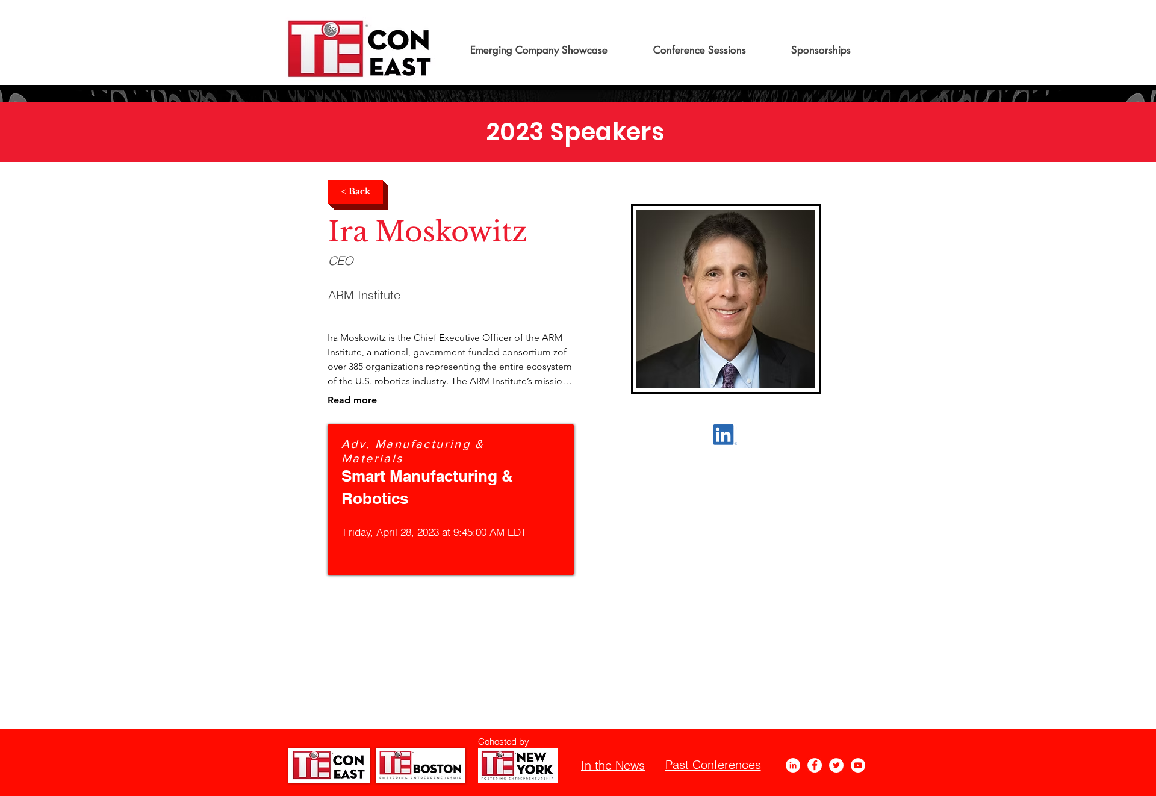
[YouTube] (858, 765)
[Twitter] (836, 765)
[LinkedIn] (793, 765)
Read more (352, 400)
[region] (451, 499)
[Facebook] (814, 765)
